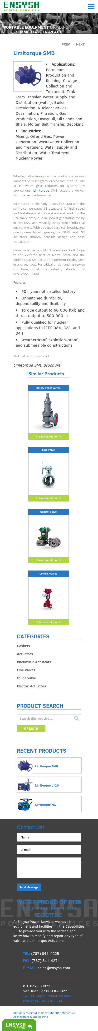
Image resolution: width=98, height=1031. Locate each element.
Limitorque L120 (47, 785)
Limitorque (41, 190)
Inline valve (26, 678)
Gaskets (23, 645)
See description (48, 436)
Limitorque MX (45, 804)
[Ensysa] (21, 8)
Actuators (25, 653)
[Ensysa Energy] (18, 1025)
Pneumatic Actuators (34, 661)
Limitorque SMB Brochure (36, 365)
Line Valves (26, 669)
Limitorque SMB (46, 766)
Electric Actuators (31, 686)
